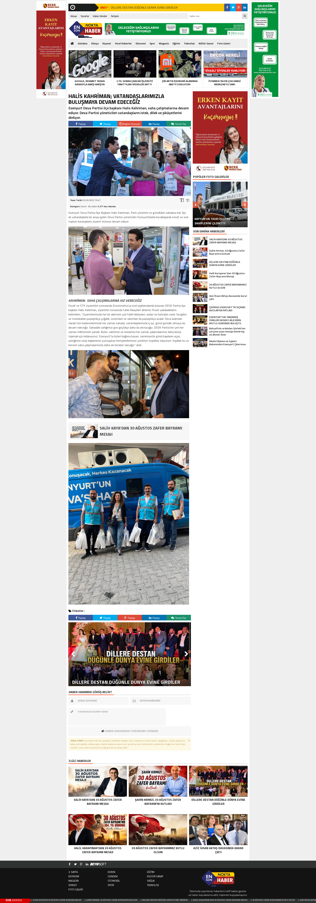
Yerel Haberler (123, 43)
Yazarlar (85, 16)
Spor (152, 43)
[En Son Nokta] (85, 29)
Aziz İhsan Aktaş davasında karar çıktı (257, 900)
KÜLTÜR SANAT (155, 876)
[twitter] (233, 7)
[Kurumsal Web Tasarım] (98, 864)
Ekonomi (141, 43)
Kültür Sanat (206, 43)
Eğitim (176, 43)
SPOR (111, 885)
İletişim (115, 16)
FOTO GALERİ (75, 889)
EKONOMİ (73, 876)
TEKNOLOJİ (153, 885)
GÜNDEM (113, 876)
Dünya (95, 43)
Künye (74, 16)
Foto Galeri (223, 43)
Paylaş (82, 124)
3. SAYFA (73, 872)
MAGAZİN (73, 881)
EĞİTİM (150, 872)
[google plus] (239, 7)
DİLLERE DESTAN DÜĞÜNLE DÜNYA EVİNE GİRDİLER (102, 900)
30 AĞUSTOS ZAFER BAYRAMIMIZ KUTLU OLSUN (211, 900)
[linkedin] (245, 7)
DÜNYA (111, 872)
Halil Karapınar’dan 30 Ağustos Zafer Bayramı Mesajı (158, 900)
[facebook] (227, 7)
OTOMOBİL (114, 881)
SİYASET (72, 885)
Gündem (82, 43)
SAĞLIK (151, 881)
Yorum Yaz (180, 124)
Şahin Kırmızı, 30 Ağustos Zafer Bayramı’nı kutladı (49, 900)
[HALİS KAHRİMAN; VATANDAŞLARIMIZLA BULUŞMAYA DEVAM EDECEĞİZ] (129, 195)
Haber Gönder (100, 16)
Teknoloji (189, 43)
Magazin (164, 43)
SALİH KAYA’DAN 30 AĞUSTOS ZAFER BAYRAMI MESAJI (146, 7)
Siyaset (106, 43)
